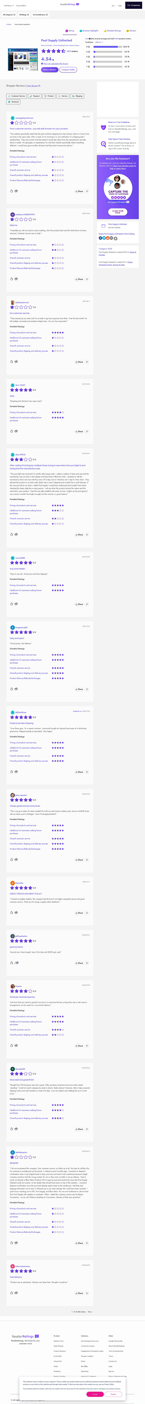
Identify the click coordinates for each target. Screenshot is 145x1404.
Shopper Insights (87, 1356)
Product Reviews (60, 1351)
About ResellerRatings (117, 1346)
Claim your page (117, 212)
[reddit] (108, 238)
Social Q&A (58, 1356)
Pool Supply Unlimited (56, 40)
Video (56, 1366)
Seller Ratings (58, 1346)
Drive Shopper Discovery (90, 1341)
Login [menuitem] (120, 6)
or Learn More (120, 168)
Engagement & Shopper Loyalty (92, 1351)
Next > (90, 1312)
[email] (111, 238)
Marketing (84, 1371)
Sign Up (111, 1371)
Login (110, 1366)
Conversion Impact (88, 1346)
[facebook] (100, 238)
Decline (113, 1394)
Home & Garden (46, 45)
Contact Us (113, 1361)
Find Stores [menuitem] (7, 6)
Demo (83, 1361)
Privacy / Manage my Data (118, 1376)
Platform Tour (59, 1341)
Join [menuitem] (113, 6)
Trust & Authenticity (116, 1351)
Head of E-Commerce (88, 1376)
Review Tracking (59, 1376)
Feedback (57, 1371)
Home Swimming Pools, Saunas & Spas (66, 45)
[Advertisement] (118, 99)
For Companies (134, 5)
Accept (95, 1394)
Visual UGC (58, 1361)
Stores (8, 24)
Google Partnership (115, 1341)
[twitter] (104, 238)
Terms (111, 1356)
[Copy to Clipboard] (115, 238)
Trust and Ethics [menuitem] (21, 6)
